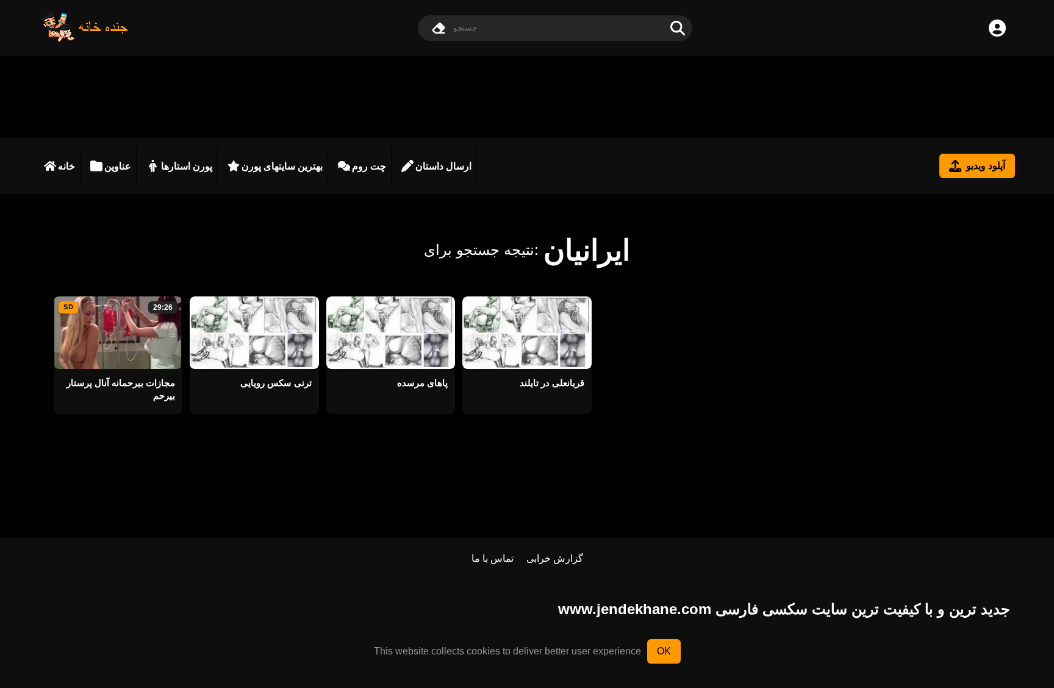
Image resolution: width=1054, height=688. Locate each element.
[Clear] (438, 28)
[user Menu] (997, 28)
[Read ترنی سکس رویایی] (254, 332)
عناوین (117, 166)
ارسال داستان (443, 166)
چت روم (369, 166)
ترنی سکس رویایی (275, 383)
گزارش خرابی (554, 558)
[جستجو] (677, 28)
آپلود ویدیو (985, 165)
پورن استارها (186, 166)
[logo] (85, 39)
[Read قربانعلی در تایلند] (526, 332)
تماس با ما (492, 558)
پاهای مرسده (422, 383)
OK (664, 651)
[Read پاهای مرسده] (390, 332)
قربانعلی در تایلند (552, 383)
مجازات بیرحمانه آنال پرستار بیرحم (120, 389)
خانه (66, 166)
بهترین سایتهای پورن (282, 166)
